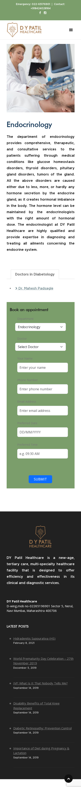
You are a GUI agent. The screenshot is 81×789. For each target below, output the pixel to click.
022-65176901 (41, 4)
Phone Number (27, 380)
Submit (40, 479)
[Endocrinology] (41, 78)
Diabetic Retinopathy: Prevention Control (42, 728)
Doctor (22, 339)
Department (25, 319)
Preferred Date (27, 423)
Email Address (26, 401)
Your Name (25, 358)
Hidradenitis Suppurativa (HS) (34, 638)
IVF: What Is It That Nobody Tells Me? (40, 683)
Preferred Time (27, 445)
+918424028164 (41, 8)
